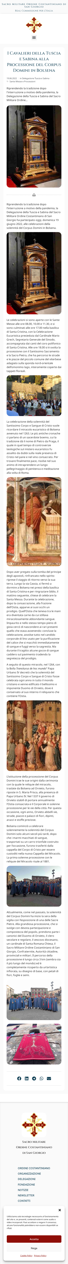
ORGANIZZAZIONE (29, 1173)
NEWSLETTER (26, 1195)
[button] (59, 1210)
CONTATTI (24, 1200)
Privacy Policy (40, 1255)
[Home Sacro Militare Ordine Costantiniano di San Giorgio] (34, 25)
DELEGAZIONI (26, 1179)
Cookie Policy (26, 1255)
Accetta (34, 1239)
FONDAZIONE (26, 1184)
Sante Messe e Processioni (22, 81)
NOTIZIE (23, 1190)
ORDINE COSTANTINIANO (34, 1168)
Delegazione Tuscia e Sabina (35, 78)
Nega (34, 1248)
